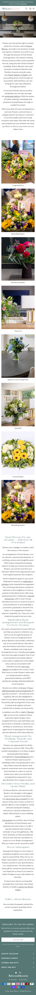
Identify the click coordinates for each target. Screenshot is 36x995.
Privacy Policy (13, 979)
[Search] (26, 8)
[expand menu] (33, 8)
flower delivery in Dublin (18, 75)
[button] (30, 8)
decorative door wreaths (16, 799)
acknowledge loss (22, 756)
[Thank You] (18, 307)
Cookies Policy (23, 979)
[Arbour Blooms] (10, 8)
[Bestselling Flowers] (18, 210)
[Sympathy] (18, 404)
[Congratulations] (18, 161)
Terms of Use (24, 944)
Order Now (23, 4)
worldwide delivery (12, 96)
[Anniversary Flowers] (18, 259)
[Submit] (32, 940)
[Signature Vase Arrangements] (18, 356)
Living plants (7, 820)
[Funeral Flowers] (18, 453)
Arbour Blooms (14, 991)
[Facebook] (16, 972)
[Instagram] (20, 972)
